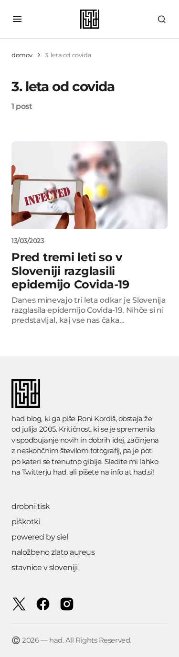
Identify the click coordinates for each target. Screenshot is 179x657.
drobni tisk (30, 506)
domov (21, 55)
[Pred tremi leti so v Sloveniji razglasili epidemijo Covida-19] (89, 185)
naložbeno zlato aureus (53, 552)
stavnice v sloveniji (44, 567)
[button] (17, 19)
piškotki (25, 521)
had (59, 472)
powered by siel (39, 536)
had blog (26, 418)
